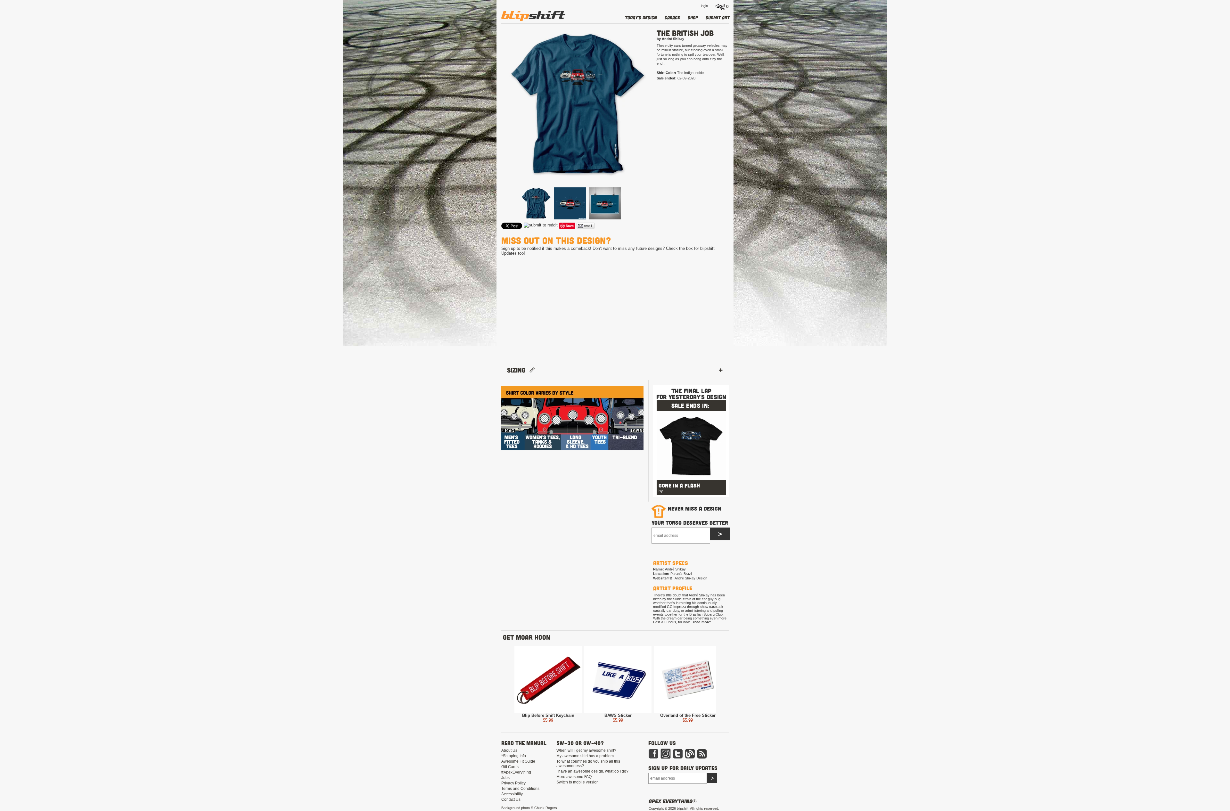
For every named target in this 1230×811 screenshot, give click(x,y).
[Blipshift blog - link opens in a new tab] (690, 757)
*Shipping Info (513, 756)
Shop (693, 17)
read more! (702, 622)
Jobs (505, 777)
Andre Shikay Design (691, 578)
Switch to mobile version (577, 782)
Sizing (518, 370)
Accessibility (512, 794)
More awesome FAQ (574, 776)
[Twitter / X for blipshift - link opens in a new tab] (678, 757)
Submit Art (718, 17)
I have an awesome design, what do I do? (592, 771)
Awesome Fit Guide (518, 761)
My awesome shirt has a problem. (585, 756)
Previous (492, 114)
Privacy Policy (513, 783)
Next (658, 114)
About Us (509, 750)
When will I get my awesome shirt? (586, 750)
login (704, 6)
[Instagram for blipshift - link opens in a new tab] (665, 757)
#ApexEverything (516, 772)
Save (570, 225)
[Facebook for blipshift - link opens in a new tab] (653, 757)
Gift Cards (510, 767)
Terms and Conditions (520, 788)
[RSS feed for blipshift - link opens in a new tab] (702, 757)
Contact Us (511, 799)
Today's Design (641, 17)
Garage (672, 17)
